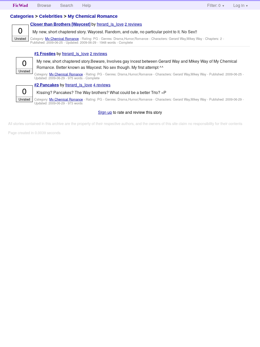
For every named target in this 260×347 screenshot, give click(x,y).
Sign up (105, 112)
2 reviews (133, 24)
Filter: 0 (214, 5)
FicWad (20, 5)
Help (86, 5)
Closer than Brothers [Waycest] (60, 24)
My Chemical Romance (93, 16)
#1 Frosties (45, 54)
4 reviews (101, 85)
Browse (44, 5)
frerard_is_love (110, 24)
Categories (22, 16)
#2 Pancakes (46, 85)
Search (66, 5)
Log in (239, 5)
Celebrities (50, 16)
